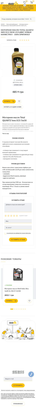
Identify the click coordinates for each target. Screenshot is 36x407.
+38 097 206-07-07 (18, 371)
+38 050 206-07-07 (18, 373)
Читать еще (5, 133)
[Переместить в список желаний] (19, 101)
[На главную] (13, 3)
